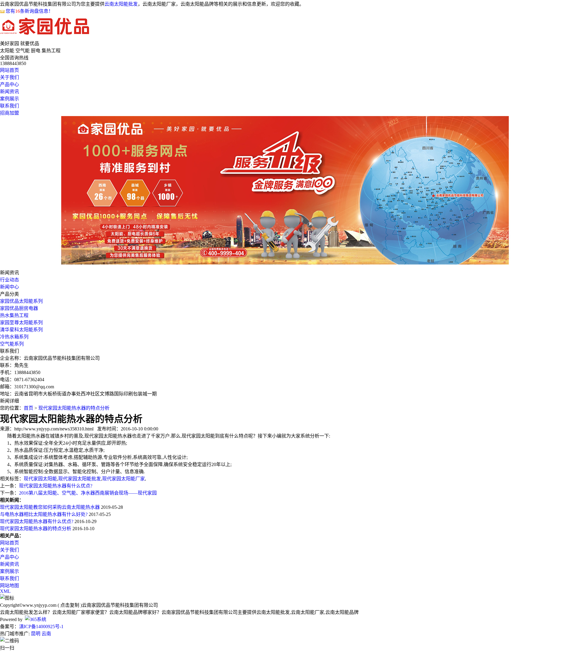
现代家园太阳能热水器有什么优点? (55, 485)
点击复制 (69, 605)
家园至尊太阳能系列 (21, 322)
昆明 (35, 633)
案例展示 (9, 98)
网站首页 (9, 70)
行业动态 (9, 279)
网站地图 (9, 585)
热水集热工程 (14, 315)
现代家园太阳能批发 (79, 478)
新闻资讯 (9, 91)
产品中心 (9, 84)
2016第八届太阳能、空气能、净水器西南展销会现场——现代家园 (88, 492)
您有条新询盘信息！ (29, 11)
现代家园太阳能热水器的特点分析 (74, 408)
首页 (28, 408)
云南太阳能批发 (121, 4)
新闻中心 (9, 286)
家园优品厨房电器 (19, 308)
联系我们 (9, 105)
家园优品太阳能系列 (21, 301)
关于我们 (9, 77)
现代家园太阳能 (40, 478)
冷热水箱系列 (14, 336)
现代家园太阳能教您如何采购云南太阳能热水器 (50, 507)
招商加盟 (9, 112)
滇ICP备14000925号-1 (41, 626)
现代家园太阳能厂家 (123, 478)
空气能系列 (12, 343)
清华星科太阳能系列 (21, 329)
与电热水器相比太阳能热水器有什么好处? (44, 514)
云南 (46, 633)
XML (5, 591)
